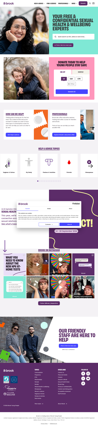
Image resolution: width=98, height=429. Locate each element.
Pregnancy (38, 375)
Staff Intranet (62, 393)
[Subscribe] (93, 3)
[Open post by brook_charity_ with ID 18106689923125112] (15, 287)
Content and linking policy (65, 389)
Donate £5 (71, 92)
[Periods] (69, 165)
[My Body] (29, 165)
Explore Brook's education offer (64, 134)
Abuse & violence (39, 391)
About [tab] (70, 208)
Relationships (38, 379)
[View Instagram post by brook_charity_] (24, 273)
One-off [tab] (62, 72)
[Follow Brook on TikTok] (83, 383)
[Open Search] (90, 3)
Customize (48, 224)
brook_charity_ (14, 254)
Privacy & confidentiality (65, 386)
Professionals (63, 3)
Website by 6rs (53, 423)
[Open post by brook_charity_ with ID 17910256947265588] (60, 287)
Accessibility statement (64, 391)
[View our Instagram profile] (88, 374)
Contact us (61, 372)
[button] (7, 166)
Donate (83, 3)
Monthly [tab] (81, 72)
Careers (60, 377)
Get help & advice (13, 134)
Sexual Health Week (63, 382)
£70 (79, 79)
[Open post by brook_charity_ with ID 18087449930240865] (37, 287)
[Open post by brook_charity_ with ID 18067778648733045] (60, 264)
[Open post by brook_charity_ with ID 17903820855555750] (83, 264)
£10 (71, 79)
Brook (9, 3)
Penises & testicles (40, 396)
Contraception (39, 372)
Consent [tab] (27, 208)
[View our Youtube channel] (88, 378)
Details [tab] (49, 208)
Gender (37, 384)
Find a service (51, 3)
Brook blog (61, 384)
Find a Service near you (68, 345)
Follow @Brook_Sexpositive (49, 303)
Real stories (38, 398)
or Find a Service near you (63, 45)
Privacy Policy (44, 423)
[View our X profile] (83, 378)
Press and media (62, 375)
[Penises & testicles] (49, 165)
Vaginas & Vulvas (39, 393)
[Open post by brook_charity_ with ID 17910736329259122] (83, 287)
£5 (64, 79)
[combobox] (73, 37)
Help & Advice (38, 3)
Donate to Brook (62, 379)
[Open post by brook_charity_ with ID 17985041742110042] (37, 264)
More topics (38, 403)
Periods (37, 382)
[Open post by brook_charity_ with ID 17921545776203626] (15, 264)
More (73, 3)
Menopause (38, 389)
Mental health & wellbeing (42, 386)
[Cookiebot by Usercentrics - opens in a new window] (73, 204)
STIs (36, 377)
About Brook (61, 403)
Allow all (69, 224)
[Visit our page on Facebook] (83, 374)
